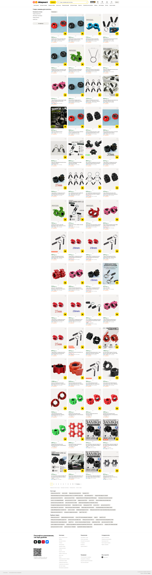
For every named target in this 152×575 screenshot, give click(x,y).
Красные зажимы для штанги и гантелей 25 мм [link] (92, 414)
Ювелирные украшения (63, 567)
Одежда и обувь (62, 546)
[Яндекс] (149, 573)
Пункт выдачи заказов (106, 542)
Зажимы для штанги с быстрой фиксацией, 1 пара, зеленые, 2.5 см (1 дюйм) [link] (58, 225)
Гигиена (60, 542)
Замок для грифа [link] (106, 287)
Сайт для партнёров (84, 562)
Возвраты (83, 544)
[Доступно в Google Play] (39, 543)
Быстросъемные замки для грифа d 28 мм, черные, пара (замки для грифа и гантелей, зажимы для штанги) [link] (110, 445)
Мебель (60, 539)
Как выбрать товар (84, 537)
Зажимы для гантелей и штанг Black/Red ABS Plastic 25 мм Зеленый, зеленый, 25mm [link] (76, 414)
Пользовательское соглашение (15, 572)
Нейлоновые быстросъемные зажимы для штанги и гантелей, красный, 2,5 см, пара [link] (93, 225)
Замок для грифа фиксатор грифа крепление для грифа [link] (75, 163)
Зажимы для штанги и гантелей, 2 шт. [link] (76, 352)
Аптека (60, 549)
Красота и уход (62, 551)
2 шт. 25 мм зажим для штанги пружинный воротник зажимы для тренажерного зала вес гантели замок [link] (93, 383)
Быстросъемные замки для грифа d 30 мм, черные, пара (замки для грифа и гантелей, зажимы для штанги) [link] (93, 445)
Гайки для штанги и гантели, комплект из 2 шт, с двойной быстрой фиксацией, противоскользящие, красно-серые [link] (76, 132)
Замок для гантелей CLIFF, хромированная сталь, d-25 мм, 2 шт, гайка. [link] (110, 476)
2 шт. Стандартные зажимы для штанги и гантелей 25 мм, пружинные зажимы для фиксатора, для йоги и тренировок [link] (93, 320)
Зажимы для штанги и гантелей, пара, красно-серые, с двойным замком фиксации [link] (58, 39)
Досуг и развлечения (63, 537)
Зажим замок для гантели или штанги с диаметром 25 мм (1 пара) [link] (110, 39)
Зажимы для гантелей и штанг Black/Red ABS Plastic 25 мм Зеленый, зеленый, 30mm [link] (58, 445)
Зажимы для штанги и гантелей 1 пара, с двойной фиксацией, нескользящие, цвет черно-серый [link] (58, 70)
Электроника (61, 544)
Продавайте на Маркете (85, 558)
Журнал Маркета (84, 546)
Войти (117, 2)
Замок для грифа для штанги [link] (56, 131)
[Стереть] (86, 2)
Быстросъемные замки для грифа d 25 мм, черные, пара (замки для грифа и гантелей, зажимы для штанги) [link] (93, 476)
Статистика (5, 572)
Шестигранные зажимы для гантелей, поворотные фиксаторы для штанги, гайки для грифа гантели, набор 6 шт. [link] (93, 163)
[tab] (36, 5)
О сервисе (83, 542)
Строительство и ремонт (64, 564)
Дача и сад (61, 555)
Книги (60, 557)
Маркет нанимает (105, 544)
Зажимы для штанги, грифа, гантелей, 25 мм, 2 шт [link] (76, 225)
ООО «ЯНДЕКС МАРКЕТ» (146, 571)
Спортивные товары (63, 560)
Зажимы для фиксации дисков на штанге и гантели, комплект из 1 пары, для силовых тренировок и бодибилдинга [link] (76, 288)
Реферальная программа (106, 539)
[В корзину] (65, 33)
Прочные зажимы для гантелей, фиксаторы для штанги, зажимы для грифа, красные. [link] (58, 383)
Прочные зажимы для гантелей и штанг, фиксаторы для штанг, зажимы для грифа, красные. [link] (76, 383)
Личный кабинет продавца (86, 557)
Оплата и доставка (84, 539)
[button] (54, 12)
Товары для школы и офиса (64, 558)
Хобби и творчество (63, 553)
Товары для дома (62, 548)
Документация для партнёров (86, 560)
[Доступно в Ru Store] (47, 543)
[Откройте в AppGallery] (43, 543)
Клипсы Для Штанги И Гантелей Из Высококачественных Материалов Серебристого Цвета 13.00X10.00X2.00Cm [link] (93, 70)
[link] (55, 493)
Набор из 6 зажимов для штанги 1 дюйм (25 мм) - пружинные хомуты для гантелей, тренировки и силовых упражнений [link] (93, 101)
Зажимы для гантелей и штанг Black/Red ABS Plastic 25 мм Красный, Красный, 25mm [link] (110, 414)
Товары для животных (63, 562)
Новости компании (105, 537)
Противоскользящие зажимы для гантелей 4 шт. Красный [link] (75, 445)
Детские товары (62, 565)
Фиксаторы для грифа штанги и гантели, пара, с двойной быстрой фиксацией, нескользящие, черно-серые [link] (75, 101)
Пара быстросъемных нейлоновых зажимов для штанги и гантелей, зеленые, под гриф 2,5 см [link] (75, 70)
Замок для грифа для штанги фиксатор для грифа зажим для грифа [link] (110, 101)
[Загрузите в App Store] (35, 543)
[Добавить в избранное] (65, 15)
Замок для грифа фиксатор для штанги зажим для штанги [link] (110, 70)
